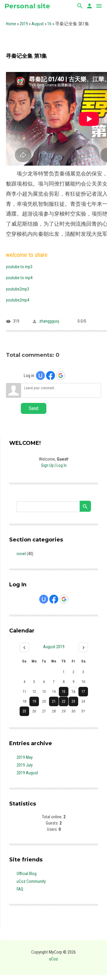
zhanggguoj (49, 321)
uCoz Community (31, 881)
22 (63, 701)
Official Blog (27, 873)
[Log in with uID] (40, 375)
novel (21, 553)
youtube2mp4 (17, 300)
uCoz (53, 959)
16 (49, 23)
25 (24, 711)
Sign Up (47, 465)
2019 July (25, 765)
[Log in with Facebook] (50, 375)
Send (33, 408)
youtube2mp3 (17, 289)
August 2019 (53, 646)
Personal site (27, 6)
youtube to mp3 (19, 266)
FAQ (20, 889)
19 (34, 701)
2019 (24, 23)
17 (83, 692)
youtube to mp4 (19, 277)
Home (11, 23)
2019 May (25, 757)
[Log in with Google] (60, 375)
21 (54, 701)
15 (63, 692)
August (38, 23)
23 (73, 701)
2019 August (27, 772)
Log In (61, 465)
